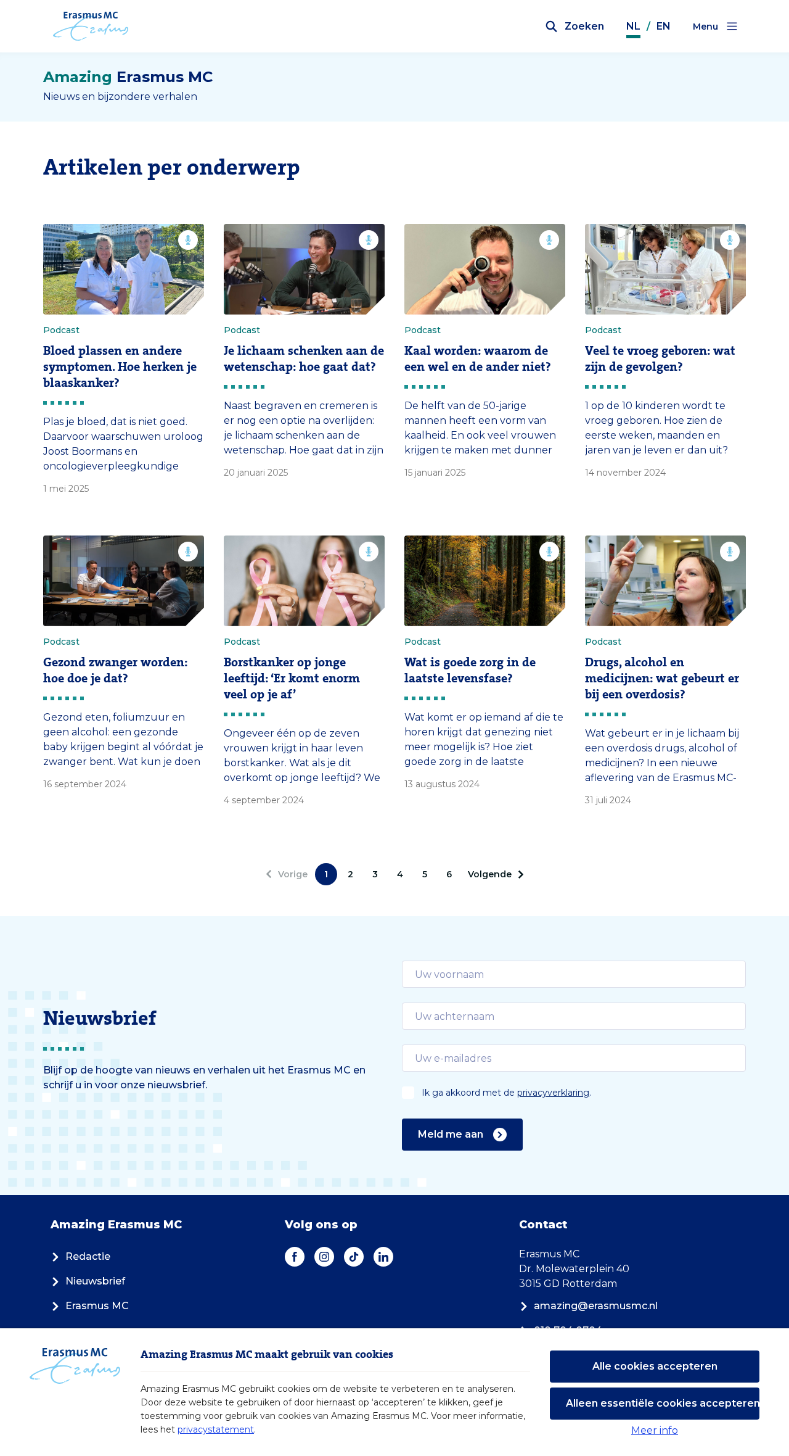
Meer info (654, 1430)
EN (663, 26)
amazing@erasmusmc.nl (596, 1306)
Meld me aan (450, 1134)
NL (633, 26)
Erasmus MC (97, 1306)
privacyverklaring (553, 1092)
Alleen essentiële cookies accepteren (662, 1403)
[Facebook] (295, 1257)
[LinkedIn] (383, 1257)
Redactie (87, 1256)
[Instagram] (324, 1257)
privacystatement (216, 1429)
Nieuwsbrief (95, 1281)
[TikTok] (354, 1257)
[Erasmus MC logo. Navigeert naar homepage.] (91, 26)
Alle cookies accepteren (654, 1366)
